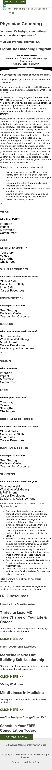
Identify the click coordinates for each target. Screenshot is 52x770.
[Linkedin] (4, 6)
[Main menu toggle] (11, 13)
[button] (14, 2)
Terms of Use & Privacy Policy (26, 762)
